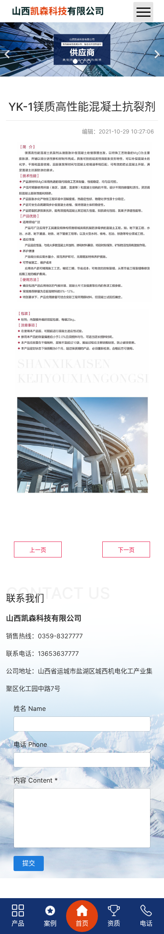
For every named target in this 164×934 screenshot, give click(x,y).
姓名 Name (30, 708)
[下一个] (156, 49)
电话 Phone (30, 744)
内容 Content (36, 780)
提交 (28, 863)
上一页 (37, 549)
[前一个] (8, 49)
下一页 (126, 549)
